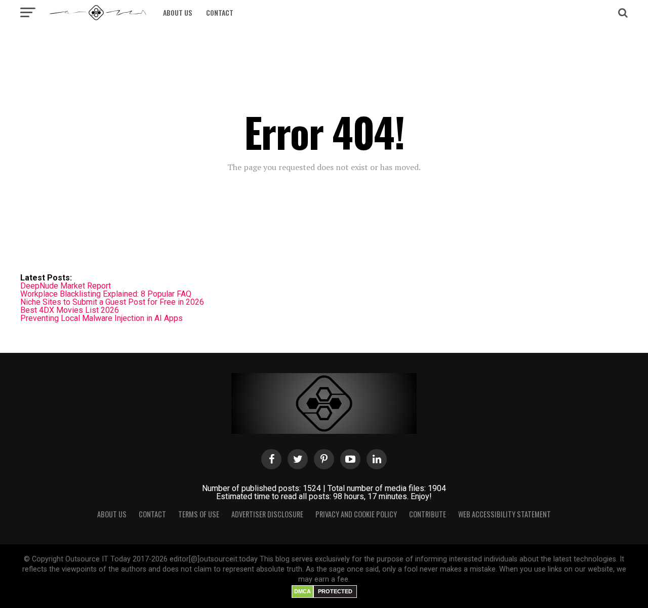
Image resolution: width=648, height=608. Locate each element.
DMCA (302, 591)
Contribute (427, 514)
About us (177, 12)
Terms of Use (198, 514)
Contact (219, 12)
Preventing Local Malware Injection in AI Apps (101, 318)
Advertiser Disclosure (267, 514)
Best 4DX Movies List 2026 (69, 310)
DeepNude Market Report (65, 286)
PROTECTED (335, 591)
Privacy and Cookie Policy (356, 514)
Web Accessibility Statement (504, 514)
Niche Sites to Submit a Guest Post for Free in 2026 (112, 302)
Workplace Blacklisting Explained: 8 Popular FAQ (105, 294)
